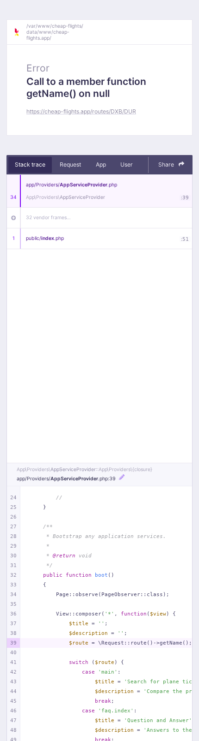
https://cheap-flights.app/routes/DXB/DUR (81, 111)
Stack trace (30, 164)
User (126, 164)
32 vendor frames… (48, 218)
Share (166, 164)
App (101, 164)
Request (70, 164)
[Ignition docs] (19, 32)
